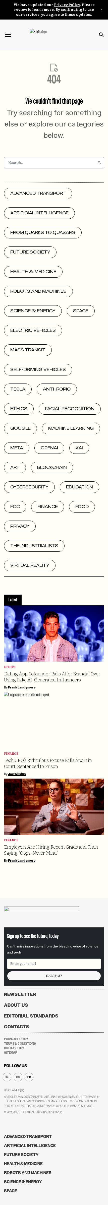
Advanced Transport (28, 1136)
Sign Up (54, 976)
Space (10, 1190)
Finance (11, 753)
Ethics (10, 667)
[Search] (99, 162)
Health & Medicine (23, 1163)
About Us (16, 1005)
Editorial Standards (31, 1016)
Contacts (16, 1027)
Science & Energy (23, 1181)
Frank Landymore (21, 687)
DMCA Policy (14, 1048)
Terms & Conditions (20, 1043)
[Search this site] (101, 34)
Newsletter (20, 994)
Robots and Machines (27, 1172)
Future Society (21, 1154)
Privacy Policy (67, 5)
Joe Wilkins (17, 774)
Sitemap (10, 1052)
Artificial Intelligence (30, 1145)
